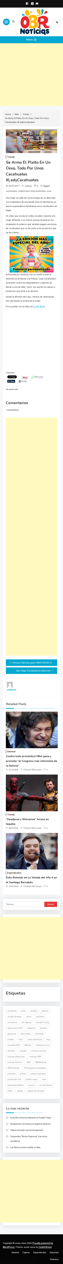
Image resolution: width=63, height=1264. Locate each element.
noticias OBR (35, 1056)
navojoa (11, 1051)
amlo (23, 1011)
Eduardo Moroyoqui (33, 769)
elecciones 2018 (14, 1028)
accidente (12, 1011)
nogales (23, 1051)
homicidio (39, 1034)
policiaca (11, 1074)
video (9, 1091)
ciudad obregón (14, 1016)
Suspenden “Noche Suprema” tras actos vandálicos (28, 1138)
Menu (29, 39)
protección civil (14, 1079)
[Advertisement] (31, 74)
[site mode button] (57, 22)
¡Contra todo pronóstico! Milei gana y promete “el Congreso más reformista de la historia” (31, 760)
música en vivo (42, 1045)
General (11, 751)
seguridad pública (15, 1085)
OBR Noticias (13, 1068)
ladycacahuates (38, 191)
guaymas (11, 1034)
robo (44, 1079)
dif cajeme (27, 1022)
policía (23, 1074)
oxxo (49, 191)
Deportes (54, 1252)
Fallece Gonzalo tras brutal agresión (26, 1130)
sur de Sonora (45, 1085)
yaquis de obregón (36, 1091)
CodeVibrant (45, 1247)
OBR (28, 1062)
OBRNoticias (40, 1062)
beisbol (33, 1011)
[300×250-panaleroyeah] (31, 254)
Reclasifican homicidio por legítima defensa (30, 1124)
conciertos (12, 1022)
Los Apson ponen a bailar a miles (25, 1147)
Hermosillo (25, 1034)
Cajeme (26, 1252)
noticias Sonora (14, 1062)
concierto (40, 1016)
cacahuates (11, 191)
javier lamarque (35, 1039)
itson (21, 1039)
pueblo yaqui (31, 1079)
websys (28, 186)
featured (31, 1028)
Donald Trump (42, 1022)
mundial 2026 (13, 1045)
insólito (10, 1039)
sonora (31, 1085)
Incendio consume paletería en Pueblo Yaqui (30, 1117)
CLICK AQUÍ (39, 306)
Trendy (11, 157)
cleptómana (23, 191)
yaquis (20, 1091)
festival (43, 1028)
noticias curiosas (39, 1051)
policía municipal (38, 1074)
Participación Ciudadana (35, 1068)
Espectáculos (14, 873)
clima (28, 1016)
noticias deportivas (16, 1056)
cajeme (44, 1011)
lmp (48, 1039)
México (28, 1045)
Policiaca (54, 1259)
